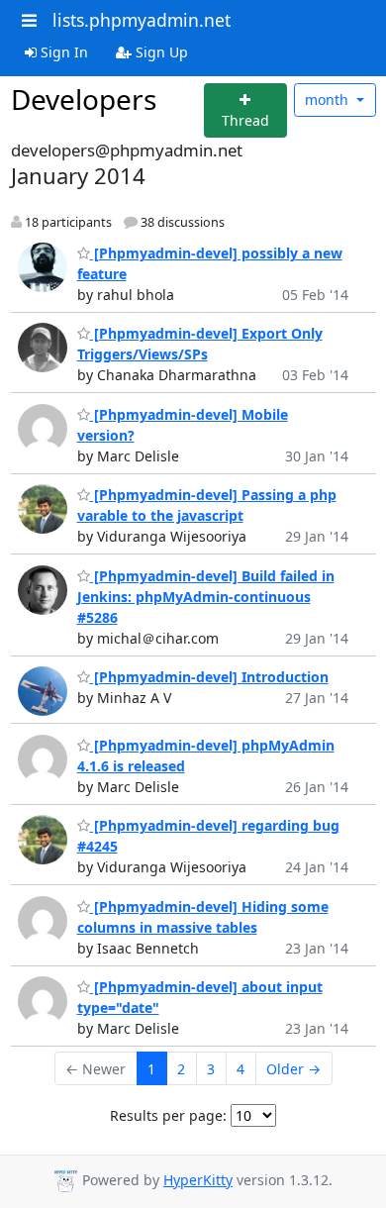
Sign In (62, 52)
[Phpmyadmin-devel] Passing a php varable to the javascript (207, 505)
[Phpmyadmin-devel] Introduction (209, 676)
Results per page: (168, 1115)
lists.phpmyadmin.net (141, 20)
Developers (83, 99)
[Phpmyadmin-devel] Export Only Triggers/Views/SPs (200, 343)
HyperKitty (198, 1179)
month (328, 99)
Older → (293, 1068)
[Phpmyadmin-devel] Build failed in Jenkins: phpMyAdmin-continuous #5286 (206, 596)
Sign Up (160, 52)
